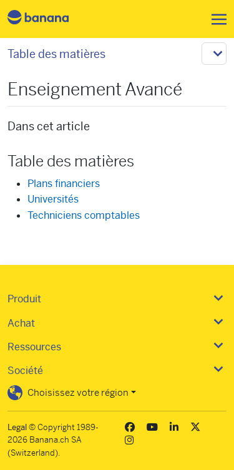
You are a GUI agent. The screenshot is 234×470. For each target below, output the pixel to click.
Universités (53, 199)
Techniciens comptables (83, 215)
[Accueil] (48, 19)
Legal (17, 427)
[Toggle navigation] (215, 19)
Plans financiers (63, 183)
